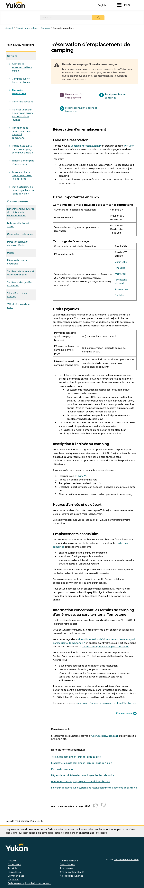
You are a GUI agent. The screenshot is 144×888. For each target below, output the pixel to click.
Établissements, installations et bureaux (29, 883)
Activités (12, 868)
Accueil (9, 28)
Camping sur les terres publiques (21, 80)
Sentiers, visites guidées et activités (19, 284)
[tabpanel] (95, 416)
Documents (14, 864)
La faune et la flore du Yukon (18, 225)
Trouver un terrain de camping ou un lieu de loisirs (22, 175)
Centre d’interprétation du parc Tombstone (105, 646)
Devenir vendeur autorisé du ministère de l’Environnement (20, 212)
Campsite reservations (19, 92)
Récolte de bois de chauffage (17, 262)
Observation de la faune (20, 234)
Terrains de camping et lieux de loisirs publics (76, 756)
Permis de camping (22, 101)
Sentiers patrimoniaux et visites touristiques (20, 273)
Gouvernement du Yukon (126, 859)
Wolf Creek (120, 273)
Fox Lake (119, 295)
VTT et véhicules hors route (18, 306)
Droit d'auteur (67, 864)
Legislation (13, 879)
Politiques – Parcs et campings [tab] (115, 96)
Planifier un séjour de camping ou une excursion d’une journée (22, 114)
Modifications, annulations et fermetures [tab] (81, 110)
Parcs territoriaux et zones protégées (17, 243)
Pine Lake (119, 268)
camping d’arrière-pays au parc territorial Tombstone (107, 703)
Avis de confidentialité (72, 872)
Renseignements (69, 860)
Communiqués (16, 876)
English (102, 5)
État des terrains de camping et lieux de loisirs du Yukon (23, 190)
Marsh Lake (120, 262)
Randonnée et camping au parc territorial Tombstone (21, 132)
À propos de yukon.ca (71, 876)
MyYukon (129, 145)
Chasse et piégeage (17, 201)
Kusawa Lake (121, 289)
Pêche (10, 252)
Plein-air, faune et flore (27, 28)
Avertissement (67, 868)
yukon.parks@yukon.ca (103, 736)
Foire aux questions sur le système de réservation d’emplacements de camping (94, 787)
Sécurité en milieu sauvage (17, 295)
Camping (45, 28)
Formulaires (14, 872)
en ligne (79, 476)
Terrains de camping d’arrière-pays (23, 162)
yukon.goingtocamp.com (85, 145)
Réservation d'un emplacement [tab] (74, 96)
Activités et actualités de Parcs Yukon (22, 67)
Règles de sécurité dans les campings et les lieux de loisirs (22, 149)
